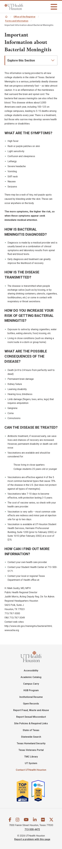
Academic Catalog (31, 677)
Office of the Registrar (25, 16)
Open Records (31, 703)
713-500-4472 (32, 829)
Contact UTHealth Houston (31, 769)
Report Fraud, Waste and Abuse (31, 710)
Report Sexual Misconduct (31, 716)
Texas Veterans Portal (31, 750)
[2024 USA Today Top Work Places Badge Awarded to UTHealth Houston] (39, 791)
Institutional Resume (31, 697)
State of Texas (31, 730)
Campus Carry (31, 683)
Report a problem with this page (32, 839)
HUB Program (31, 690)
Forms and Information (16, 21)
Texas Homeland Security (31, 743)
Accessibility (31, 670)
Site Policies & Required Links (31, 723)
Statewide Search (31, 736)
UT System (31, 763)
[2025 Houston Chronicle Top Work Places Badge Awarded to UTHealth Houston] (24, 791)
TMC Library (31, 756)
